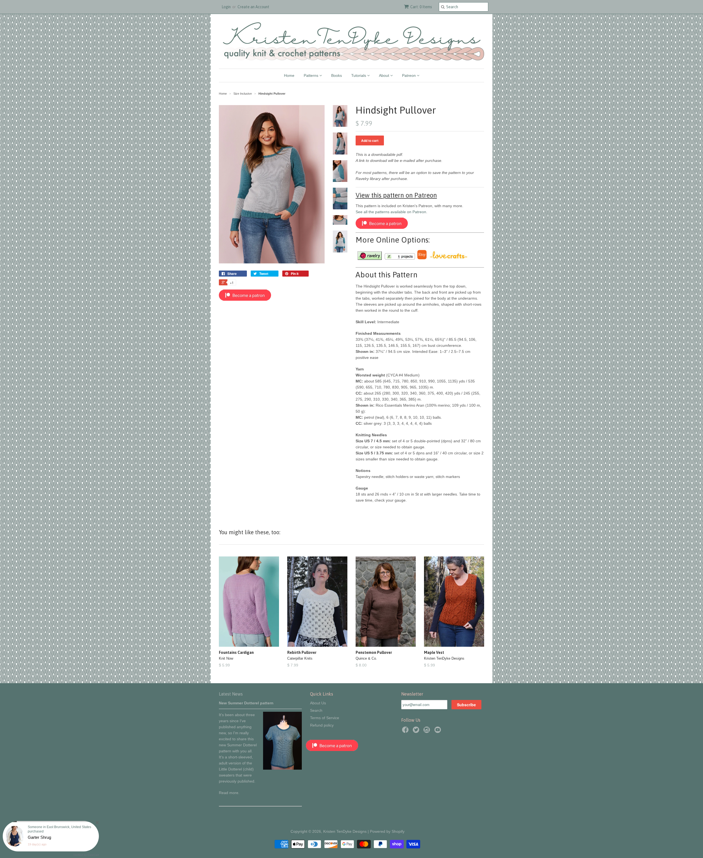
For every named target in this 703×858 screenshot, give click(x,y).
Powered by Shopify (387, 831)
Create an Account (253, 7)
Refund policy (322, 725)
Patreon (409, 75)
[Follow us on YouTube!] (438, 731)
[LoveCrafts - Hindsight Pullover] (448, 259)
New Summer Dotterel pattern (246, 703)
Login (226, 7)
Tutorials (359, 75)
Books (336, 75)
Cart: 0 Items (421, 7)
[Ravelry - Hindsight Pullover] (369, 259)
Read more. (229, 793)
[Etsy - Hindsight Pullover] (421, 259)
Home (289, 75)
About (384, 75)
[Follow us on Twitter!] (417, 731)
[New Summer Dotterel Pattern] (282, 768)
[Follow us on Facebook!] (406, 731)
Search (316, 710)
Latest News (231, 693)
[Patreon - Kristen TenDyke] (245, 299)
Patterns (311, 75)
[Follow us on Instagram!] (427, 731)
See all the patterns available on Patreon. (391, 212)
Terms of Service (324, 718)
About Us (318, 703)
